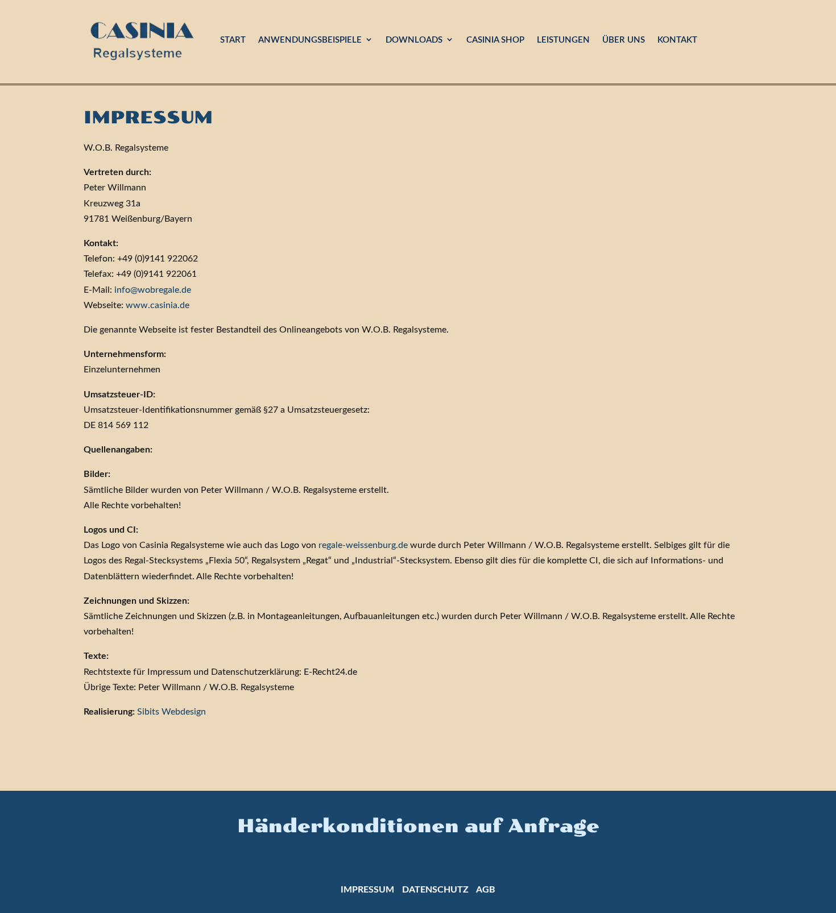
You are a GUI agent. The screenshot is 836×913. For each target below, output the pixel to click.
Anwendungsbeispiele (310, 40)
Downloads (414, 40)
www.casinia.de (157, 305)
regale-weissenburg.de (363, 545)
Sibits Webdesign (171, 711)
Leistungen (563, 40)
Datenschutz (435, 889)
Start (233, 40)
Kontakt (677, 40)
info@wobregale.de (152, 289)
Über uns (623, 40)
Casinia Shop (495, 40)
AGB (485, 889)
